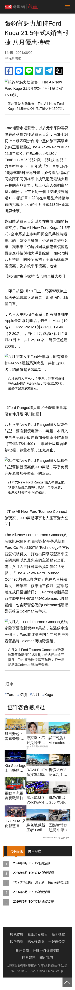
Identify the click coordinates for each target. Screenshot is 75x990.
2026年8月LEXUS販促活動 (31, 863)
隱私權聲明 (36, 941)
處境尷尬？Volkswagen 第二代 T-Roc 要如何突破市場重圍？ (36, 800)
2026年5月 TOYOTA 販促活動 (33, 901)
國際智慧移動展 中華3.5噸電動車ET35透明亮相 (59, 828)
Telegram (49, 71)
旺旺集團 (22, 950)
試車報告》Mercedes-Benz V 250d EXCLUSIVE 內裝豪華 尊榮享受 (59, 740)
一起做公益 (56, 941)
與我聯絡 (16, 934)
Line (29, 71)
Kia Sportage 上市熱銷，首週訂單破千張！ (15, 768)
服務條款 (16, 941)
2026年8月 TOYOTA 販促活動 (33, 872)
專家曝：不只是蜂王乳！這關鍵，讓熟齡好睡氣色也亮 (35, 740)
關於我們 (46, 957)
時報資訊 (28, 957)
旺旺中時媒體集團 (46, 950)
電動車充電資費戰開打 (14, 795)
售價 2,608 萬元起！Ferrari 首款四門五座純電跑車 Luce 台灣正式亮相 (59, 772)
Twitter (39, 71)
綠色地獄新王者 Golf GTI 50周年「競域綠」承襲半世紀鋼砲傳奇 (35, 828)
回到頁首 (67, 982)
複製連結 (59, 71)
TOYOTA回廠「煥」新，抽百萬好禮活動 (41, 882)
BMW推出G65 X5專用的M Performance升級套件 (59, 800)
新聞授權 (58, 934)
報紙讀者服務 (38, 934)
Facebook (9, 71)
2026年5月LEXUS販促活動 (31, 892)
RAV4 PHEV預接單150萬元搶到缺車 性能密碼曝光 (37, 772)
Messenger (19, 71)
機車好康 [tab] (34, 851)
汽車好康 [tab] (16, 851)
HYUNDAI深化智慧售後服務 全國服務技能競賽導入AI (15, 824)
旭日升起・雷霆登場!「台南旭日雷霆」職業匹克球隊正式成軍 (14, 736)
